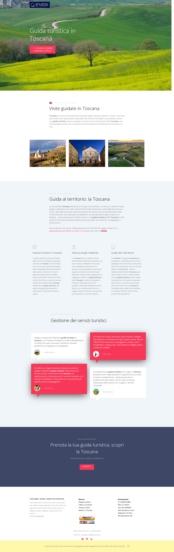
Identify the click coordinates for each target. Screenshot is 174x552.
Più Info (122, 546)
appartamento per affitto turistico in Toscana (69, 231)
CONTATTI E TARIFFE (135, 4)
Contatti (87, 466)
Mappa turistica (85, 502)
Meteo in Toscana (85, 510)
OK (128, 546)
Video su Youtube (85, 505)
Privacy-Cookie (84, 507)
